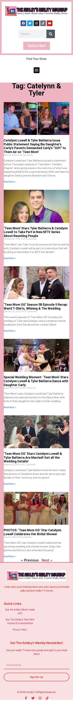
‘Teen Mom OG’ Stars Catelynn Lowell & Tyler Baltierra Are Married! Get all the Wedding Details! (33, 457)
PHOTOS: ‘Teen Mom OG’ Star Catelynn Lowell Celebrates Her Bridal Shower (32, 532)
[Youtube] (49, 23)
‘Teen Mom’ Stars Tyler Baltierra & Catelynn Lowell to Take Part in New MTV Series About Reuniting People (36, 232)
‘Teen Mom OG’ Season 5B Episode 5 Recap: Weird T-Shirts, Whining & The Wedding (36, 306)
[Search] (50, 34)
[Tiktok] (43, 23)
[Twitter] (30, 23)
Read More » (10, 182)
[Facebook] (23, 23)
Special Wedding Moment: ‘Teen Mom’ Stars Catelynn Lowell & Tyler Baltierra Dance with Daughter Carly (36, 381)
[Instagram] (36, 23)
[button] (37, 70)
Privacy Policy (20, 629)
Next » (47, 560)
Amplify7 (30, 692)
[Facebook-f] (25, 698)
